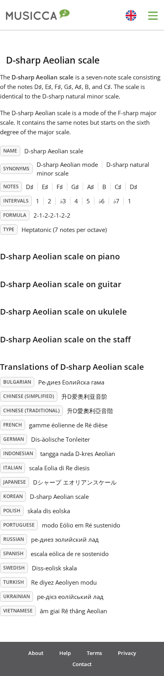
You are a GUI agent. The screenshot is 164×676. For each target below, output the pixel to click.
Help (65, 653)
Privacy (127, 653)
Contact (82, 664)
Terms (94, 653)
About (35, 653)
